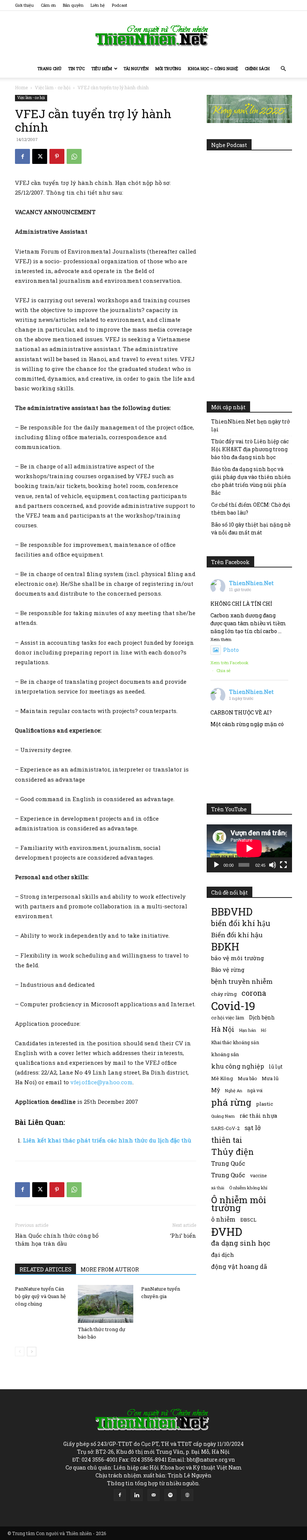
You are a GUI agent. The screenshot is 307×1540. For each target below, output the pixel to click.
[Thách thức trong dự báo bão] (105, 1304)
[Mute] (272, 865)
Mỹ (215, 1090)
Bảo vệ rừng (227, 969)
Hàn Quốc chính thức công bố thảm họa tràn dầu (56, 1239)
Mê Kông (222, 1078)
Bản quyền (73, 5)
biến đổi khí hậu (240, 923)
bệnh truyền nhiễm (242, 981)
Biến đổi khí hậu (236, 935)
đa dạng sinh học (240, 1243)
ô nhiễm (223, 1219)
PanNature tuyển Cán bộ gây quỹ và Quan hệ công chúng (40, 1296)
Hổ (263, 1030)
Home (21, 87)
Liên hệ (98, 5)
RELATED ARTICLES (45, 1269)
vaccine (258, 1175)
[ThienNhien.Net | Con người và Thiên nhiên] (153, 35)
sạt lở (252, 1128)
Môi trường (168, 68)
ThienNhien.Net (251, 583)
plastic (264, 1103)
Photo (231, 649)
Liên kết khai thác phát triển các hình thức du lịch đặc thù (107, 1140)
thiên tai (226, 1140)
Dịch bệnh (262, 1017)
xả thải (217, 1187)
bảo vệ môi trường (237, 958)
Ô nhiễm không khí (248, 1187)
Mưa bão (247, 1078)
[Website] (187, 1495)
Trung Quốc (228, 1175)
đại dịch (222, 1254)
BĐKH (225, 946)
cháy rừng (224, 994)
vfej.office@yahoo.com (101, 1082)
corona (253, 993)
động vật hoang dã (239, 1266)
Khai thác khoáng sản (235, 1042)
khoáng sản (225, 1054)
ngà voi (254, 1090)
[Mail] (153, 1495)
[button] (283, 68)
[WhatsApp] (74, 156)
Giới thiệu (24, 5)
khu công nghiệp (237, 1066)
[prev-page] (19, 1351)
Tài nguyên (136, 68)
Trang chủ (49, 68)
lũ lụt (276, 1066)
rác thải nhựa (258, 1115)
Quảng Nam (223, 1116)
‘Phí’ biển (183, 1235)
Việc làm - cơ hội (52, 87)
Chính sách (257, 68)
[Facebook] (22, 156)
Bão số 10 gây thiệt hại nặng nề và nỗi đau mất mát (251, 528)
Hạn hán (247, 1030)
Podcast (119, 5)
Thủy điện (232, 1152)
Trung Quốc (228, 1163)
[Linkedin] (137, 1495)
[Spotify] (170, 1495)
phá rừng (231, 1102)
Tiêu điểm (101, 68)
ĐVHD (226, 1231)
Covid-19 (233, 1006)
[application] (249, 848)
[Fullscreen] (283, 865)
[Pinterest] (56, 156)
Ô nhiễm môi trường (238, 1203)
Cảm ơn (48, 5)
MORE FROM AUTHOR (109, 1269)
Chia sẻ (223, 670)
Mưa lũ (270, 1078)
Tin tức (76, 68)
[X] (39, 156)
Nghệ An (233, 1090)
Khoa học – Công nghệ (213, 68)
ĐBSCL (248, 1219)
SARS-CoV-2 (225, 1128)
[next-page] (31, 1351)
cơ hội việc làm (227, 1018)
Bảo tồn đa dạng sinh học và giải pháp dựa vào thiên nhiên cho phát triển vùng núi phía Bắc (251, 480)
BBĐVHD (231, 912)
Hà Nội (222, 1029)
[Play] (216, 865)
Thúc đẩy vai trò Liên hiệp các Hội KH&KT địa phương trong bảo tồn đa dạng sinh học (250, 449)
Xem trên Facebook (229, 662)
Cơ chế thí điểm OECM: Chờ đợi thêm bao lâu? (251, 508)
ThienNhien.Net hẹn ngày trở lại (250, 425)
